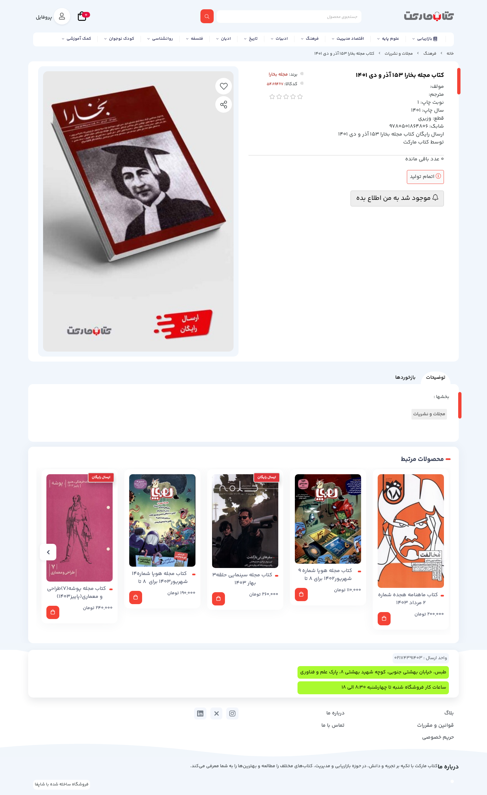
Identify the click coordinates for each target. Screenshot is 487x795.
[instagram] (232, 713)
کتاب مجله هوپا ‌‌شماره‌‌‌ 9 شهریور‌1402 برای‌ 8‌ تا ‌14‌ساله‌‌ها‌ (325, 575)
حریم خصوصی (438, 737)
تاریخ (253, 38)
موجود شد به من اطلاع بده (394, 198)
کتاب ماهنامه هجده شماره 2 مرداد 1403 (408, 599)
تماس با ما (333, 725)
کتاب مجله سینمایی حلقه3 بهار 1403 (242, 579)
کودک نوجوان (121, 38)
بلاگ (449, 713)
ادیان (226, 38)
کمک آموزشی (79, 38)
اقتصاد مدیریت (350, 38)
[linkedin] (200, 713)
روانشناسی (162, 38)
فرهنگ (312, 38)
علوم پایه (390, 38)
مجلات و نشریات (399, 53)
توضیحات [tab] (435, 377)
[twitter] (216, 713)
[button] (439, 552)
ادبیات (282, 38)
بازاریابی (425, 38)
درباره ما (335, 713)
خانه (450, 53)
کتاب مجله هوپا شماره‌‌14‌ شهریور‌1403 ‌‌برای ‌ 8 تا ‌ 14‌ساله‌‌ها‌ (160, 578)
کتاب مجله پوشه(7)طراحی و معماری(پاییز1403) (76, 593)
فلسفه (197, 38)
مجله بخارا (278, 74)
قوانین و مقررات (435, 725)
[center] (207, 16)
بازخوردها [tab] (405, 377)
